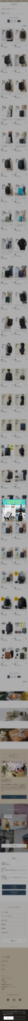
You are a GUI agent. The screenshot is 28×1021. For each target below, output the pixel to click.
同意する (8, 1018)
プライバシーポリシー (19, 1018)
